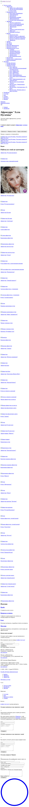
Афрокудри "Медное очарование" (9, 357)
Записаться (3, 131)
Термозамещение (14, 14)
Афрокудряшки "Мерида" (7, 433)
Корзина (6, 99)
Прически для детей (12, 46)
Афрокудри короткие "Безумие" (9, 501)
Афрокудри (9, 6)
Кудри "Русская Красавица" (8, 510)
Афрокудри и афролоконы (16, 8)
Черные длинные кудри (7, 323)
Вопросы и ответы (12, 131)
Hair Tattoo (9, 44)
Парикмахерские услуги (13, 48)
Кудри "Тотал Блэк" (6, 527)
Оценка (2, 768)
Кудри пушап (13, 10)
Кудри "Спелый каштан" (7, 297)
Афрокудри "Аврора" (6, 348)
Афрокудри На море (6, 212)
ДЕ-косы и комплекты (15, 22)
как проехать (4, 652)
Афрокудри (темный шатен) (8, 578)
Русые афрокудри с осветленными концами (12, 263)
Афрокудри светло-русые (7, 246)
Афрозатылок (13, 26)
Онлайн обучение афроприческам (9, 671)
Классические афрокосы (16, 25)
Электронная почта (5, 763)
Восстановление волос (15, 56)
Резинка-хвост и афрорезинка (14, 59)
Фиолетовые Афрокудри (7, 561)
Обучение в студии (5, 679)
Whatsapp (3, 101)
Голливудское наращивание (16, 20)
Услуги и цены (7, 5)
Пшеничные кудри (5, 442)
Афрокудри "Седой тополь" (8, 586)
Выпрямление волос (15, 53)
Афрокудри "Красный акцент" (8, 450)
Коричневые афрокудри (7, 467)
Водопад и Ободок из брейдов (17, 38)
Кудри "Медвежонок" (6, 484)
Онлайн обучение (11, 63)
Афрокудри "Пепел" (6, 493)
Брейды (8, 33)
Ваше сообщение (5, 776)
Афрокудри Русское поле (7, 425)
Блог (5, 95)
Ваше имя (3, 762)
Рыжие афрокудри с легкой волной (9, 518)
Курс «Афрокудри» (14, 71)
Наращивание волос (12, 12)
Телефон (3, 644)
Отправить (3, 731)
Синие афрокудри (5, 229)
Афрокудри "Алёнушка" (7, 221)
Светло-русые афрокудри (7, 544)
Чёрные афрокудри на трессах (8, 399)
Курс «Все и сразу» (14, 73)
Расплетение (10, 57)
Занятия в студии (11, 65)
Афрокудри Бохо (5, 365)
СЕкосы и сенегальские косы (17, 29)
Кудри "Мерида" (5, 476)
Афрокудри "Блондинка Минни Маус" (10, 374)
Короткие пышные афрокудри (8, 459)
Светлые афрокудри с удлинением (9, 289)
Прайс (3, 607)
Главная (6, 107)
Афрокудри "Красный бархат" (8, 382)
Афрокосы (9, 21)
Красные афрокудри (6, 340)
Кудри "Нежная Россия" (7, 552)
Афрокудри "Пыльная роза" (8, 272)
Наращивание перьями (15, 17)
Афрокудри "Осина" (6, 255)
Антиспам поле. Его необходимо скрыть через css (13, 759)
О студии (6, 93)
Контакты (6, 97)
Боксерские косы (14, 34)
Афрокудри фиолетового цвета (8, 408)
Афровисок (12, 40)
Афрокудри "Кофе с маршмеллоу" (9, 314)
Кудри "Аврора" (5, 416)
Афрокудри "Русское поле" (7, 195)
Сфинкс (9, 41)
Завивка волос (13, 55)
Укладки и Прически (15, 52)
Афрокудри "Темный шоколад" (8, 280)
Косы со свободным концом (17, 24)
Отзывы (6, 96)
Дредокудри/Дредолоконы (16, 9)
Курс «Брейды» (13, 67)
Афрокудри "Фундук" (6, 535)
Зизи (11, 28)
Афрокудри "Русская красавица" (9, 152)
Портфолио (6, 92)
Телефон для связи (5, 765)
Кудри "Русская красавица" (7, 204)
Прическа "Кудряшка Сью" (7, 331)
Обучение (6, 61)
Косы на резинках (11, 60)
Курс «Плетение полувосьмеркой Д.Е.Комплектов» (18, 69)
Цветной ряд (13, 16)
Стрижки (12, 49)
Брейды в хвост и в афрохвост (17, 36)
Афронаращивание (14, 18)
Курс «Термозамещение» (16, 75)
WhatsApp (18, 716)
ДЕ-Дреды (9, 42)
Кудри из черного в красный (8, 391)
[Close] (1, 710)
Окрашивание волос (15, 51)
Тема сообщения (5, 766)
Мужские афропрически (13, 45)
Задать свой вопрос (22, 131)
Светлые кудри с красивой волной (9, 161)
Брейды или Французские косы (17, 37)
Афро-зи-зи (12, 30)
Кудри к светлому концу (7, 569)
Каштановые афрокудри (7, 238)
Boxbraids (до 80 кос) (15, 32)
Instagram (18, 717)
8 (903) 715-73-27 (6, 1)
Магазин (3, 626)
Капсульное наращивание (16, 13)
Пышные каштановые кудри (8, 306)
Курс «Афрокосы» (14, 72)
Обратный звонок (5, 103)
